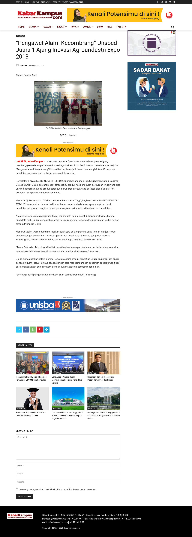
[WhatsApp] (33, 329)
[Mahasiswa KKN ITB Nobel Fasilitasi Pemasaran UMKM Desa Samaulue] (32, 363)
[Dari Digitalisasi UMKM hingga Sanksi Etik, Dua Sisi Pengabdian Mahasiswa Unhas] (103, 398)
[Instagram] (162, 2)
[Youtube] (174, 2)
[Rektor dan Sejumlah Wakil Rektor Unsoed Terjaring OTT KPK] (32, 398)
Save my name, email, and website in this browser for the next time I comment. (58, 489)
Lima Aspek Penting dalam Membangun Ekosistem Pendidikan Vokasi (67, 380)
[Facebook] (157, 2)
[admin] (18, 65)
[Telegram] (47, 329)
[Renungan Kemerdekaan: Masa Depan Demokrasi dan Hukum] (103, 363)
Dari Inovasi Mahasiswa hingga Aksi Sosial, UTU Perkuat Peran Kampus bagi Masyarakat (67, 415)
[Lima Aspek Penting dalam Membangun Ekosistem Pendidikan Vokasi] (68, 363)
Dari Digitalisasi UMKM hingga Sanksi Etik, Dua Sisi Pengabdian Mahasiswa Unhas (103, 415)
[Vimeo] (170, 2)
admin (25, 65)
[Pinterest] (40, 329)
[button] (172, 26)
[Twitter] (166, 2)
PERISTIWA (20, 36)
